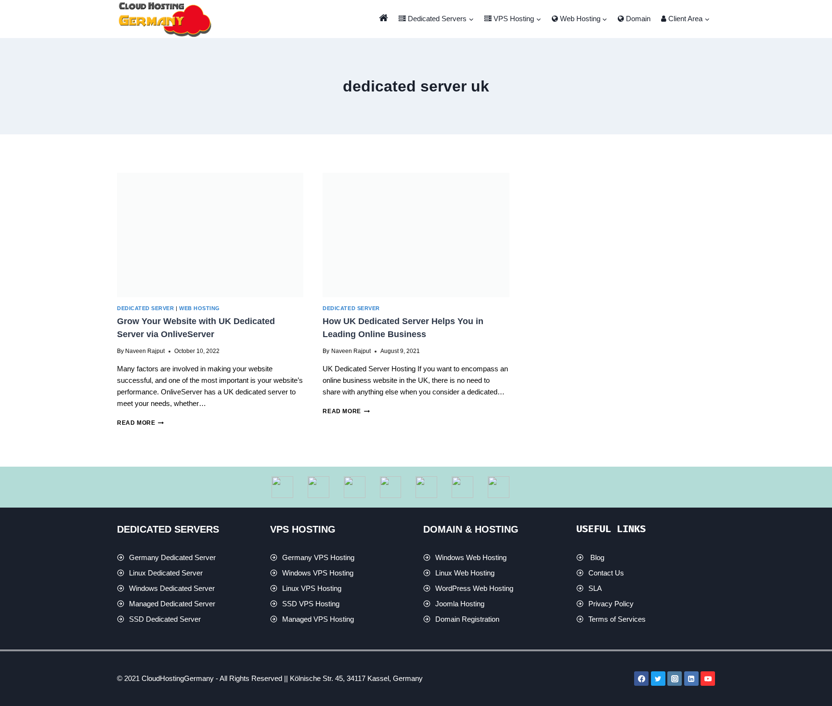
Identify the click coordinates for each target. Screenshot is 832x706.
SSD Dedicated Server (165, 619)
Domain (637, 18)
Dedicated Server (145, 308)
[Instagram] (674, 678)
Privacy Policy (611, 604)
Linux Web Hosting (464, 573)
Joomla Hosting (459, 604)
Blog (597, 557)
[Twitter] (658, 678)
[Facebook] (641, 678)
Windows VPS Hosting (317, 573)
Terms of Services (617, 619)
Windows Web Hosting (471, 557)
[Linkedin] (691, 678)
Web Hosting (199, 308)
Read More (140, 422)
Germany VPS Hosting (318, 557)
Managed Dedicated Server (172, 604)
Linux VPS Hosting (311, 588)
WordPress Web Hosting (474, 588)
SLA (595, 588)
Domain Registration (467, 619)
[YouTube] (708, 678)
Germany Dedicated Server (172, 557)
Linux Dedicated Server (166, 573)
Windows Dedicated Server (172, 588)
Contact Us (606, 573)
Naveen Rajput (145, 351)
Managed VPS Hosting (318, 619)
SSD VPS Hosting (310, 604)
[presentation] (210, 235)
